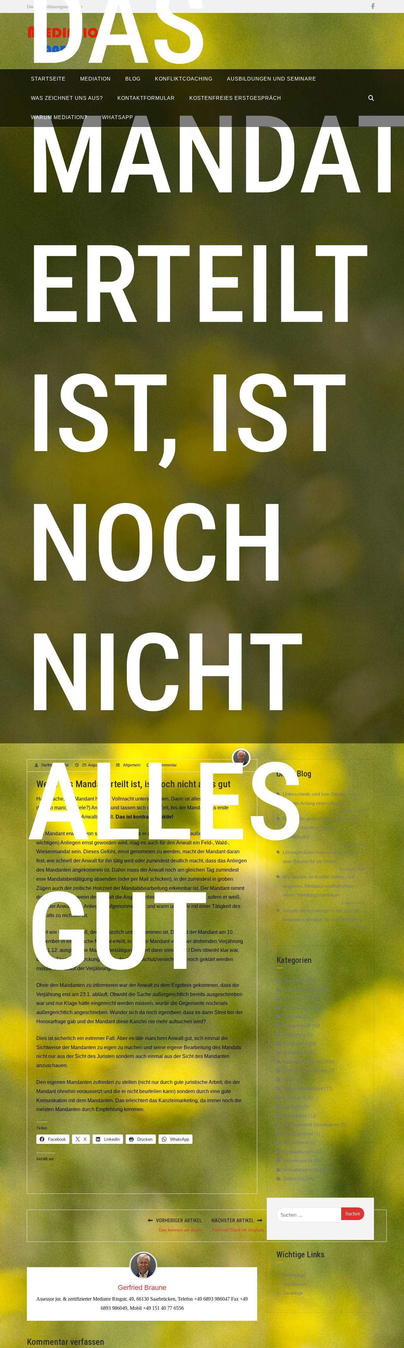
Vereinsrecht (296, 1142)
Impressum (294, 1284)
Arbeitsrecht (295, 998)
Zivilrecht (292, 1178)
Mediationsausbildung (305, 1070)
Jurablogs (293, 1293)
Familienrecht (297, 1025)
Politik (289, 1079)
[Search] (371, 98)
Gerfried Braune (142, 1287)
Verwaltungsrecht (300, 1169)
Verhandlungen (298, 1151)
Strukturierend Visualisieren (311, 1124)
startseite (292, 1106)
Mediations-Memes (303, 1061)
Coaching (292, 1016)
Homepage (294, 1275)
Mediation (293, 1052)
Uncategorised (298, 1133)
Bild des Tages (298, 1007)
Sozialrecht (294, 1097)
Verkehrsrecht (297, 1160)
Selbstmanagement (303, 1088)
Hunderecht (295, 1043)
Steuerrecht (295, 1115)
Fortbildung (294, 1034)
